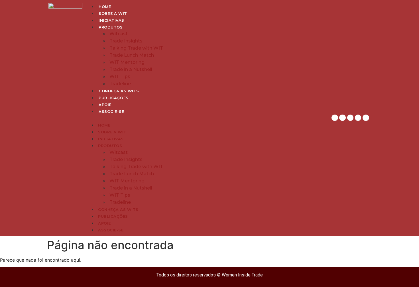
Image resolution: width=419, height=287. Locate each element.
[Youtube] (366, 118)
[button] (205, 118)
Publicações (114, 97)
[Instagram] (334, 118)
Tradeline (120, 83)
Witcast (118, 33)
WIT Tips (119, 76)
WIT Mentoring (127, 62)
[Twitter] (358, 118)
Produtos (111, 27)
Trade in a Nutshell (130, 69)
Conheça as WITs (119, 91)
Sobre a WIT (113, 13)
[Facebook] (350, 118)
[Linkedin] (342, 118)
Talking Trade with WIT (136, 48)
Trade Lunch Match (131, 55)
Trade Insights (126, 41)
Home (105, 6)
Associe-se (111, 111)
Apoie (105, 104)
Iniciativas (111, 20)
